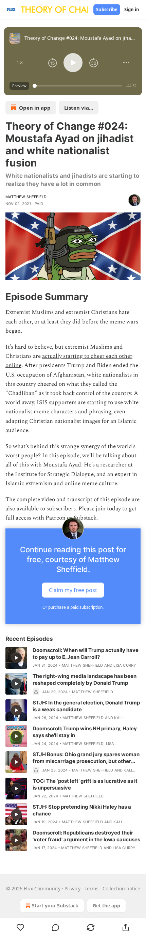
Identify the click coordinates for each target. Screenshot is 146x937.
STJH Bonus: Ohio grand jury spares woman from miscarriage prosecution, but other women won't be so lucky (86, 758)
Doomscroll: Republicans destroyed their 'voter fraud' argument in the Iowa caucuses (86, 836)
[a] (16, 657)
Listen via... (78, 107)
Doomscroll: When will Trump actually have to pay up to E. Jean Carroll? (86, 653)
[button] (20, 63)
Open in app (35, 107)
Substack (85, 517)
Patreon (55, 517)
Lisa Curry (124, 665)
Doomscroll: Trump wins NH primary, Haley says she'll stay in (85, 732)
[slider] (78, 85)
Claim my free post (73, 589)
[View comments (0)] (55, 927)
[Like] (20, 927)
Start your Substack (55, 905)
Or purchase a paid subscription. (73, 607)
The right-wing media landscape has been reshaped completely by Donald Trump (84, 679)
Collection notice (121, 888)
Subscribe (106, 9)
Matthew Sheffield (26, 196)
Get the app (106, 905)
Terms (91, 888)
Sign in (131, 9)
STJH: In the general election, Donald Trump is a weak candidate (86, 706)
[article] (73, 658)
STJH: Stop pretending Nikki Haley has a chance (82, 810)
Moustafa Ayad (62, 464)
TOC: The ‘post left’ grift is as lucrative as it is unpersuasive (85, 784)
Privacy (72, 888)
